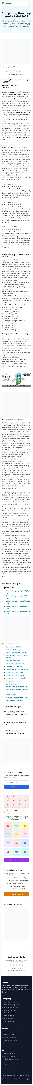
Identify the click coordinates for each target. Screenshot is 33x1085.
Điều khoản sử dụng (18, 1078)
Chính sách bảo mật (6, 1078)
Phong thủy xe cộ (9, 1016)
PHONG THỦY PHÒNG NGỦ (14, 672)
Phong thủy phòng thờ (10, 1013)
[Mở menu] (29, 3)
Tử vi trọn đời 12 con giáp (14, 650)
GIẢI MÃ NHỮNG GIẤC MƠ (14, 701)
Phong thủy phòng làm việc (12, 1007)
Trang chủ (6, 71)
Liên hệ (28, 1078)
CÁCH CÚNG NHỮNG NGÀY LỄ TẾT (16, 698)
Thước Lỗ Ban (8, 1043)
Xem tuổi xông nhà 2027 (13, 647)
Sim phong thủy (15, 71)
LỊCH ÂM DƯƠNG (11, 695)
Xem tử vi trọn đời (17, 894)
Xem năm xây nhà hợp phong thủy (17, 669)
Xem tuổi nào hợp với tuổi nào (15, 664)
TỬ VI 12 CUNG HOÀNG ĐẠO (14, 661)
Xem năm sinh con (9, 1056)
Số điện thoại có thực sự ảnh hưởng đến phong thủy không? (14, 732)
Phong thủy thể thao (10, 1018)
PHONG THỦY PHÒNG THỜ (14, 681)
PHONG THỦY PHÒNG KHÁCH (15, 675)
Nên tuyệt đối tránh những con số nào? (15, 724)
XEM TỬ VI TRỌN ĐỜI (12, 684)
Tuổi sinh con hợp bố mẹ (11, 1059)
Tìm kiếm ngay (17, 786)
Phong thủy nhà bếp (10, 1010)
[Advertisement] (16, 923)
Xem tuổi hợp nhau (9, 1054)
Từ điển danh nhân (9, 1021)
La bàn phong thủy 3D (10, 1040)
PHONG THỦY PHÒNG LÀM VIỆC (16, 678)
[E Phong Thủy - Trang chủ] (7, 3)
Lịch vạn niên (7, 1065)
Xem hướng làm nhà (10, 1037)
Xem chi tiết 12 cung (17, 860)
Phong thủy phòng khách (11, 1005)
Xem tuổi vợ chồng (9, 1062)
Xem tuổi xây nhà (9, 1035)
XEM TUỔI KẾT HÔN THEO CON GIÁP (17, 687)
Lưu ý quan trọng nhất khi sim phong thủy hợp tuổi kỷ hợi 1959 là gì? (15, 714)
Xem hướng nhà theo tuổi (14, 667)
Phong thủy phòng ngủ (11, 1002)
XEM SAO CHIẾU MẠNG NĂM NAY (16, 653)
